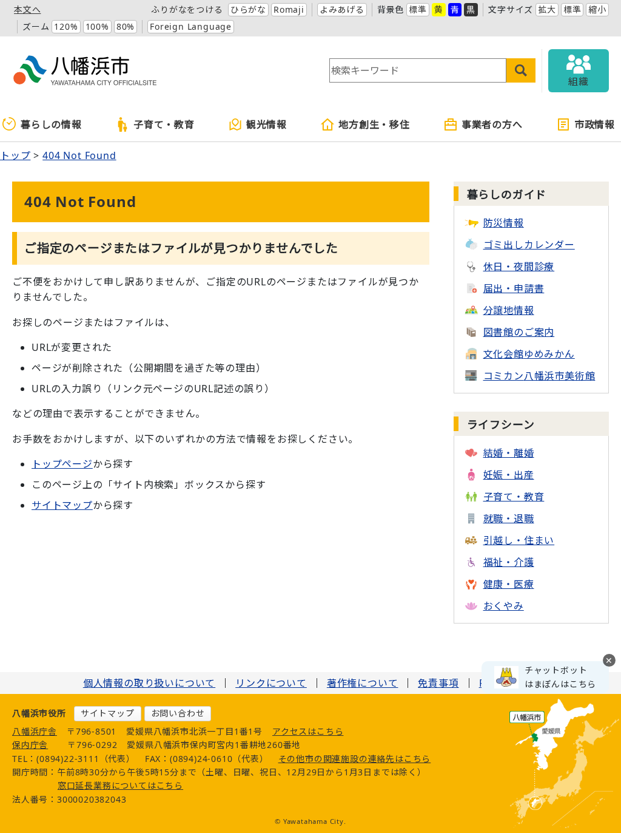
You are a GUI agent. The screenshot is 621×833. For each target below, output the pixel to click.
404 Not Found (79, 155)
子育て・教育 (164, 124)
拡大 (547, 9)
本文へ (27, 9)
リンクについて (271, 683)
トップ (15, 155)
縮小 (597, 9)
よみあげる (342, 9)
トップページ (62, 464)
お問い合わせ (178, 713)
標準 (418, 9)
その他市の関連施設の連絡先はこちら (354, 758)
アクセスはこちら (307, 731)
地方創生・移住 (374, 124)
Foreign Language (191, 26)
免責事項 (438, 683)
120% (66, 26)
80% (125, 26)
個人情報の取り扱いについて (149, 683)
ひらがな (248, 9)
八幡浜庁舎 (34, 731)
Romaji (289, 9)
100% (97, 26)
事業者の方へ (492, 124)
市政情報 (594, 124)
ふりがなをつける (187, 9)
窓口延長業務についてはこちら (120, 785)
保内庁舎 (30, 744)
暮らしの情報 (51, 124)
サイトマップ (62, 505)
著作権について (362, 683)
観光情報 (266, 124)
